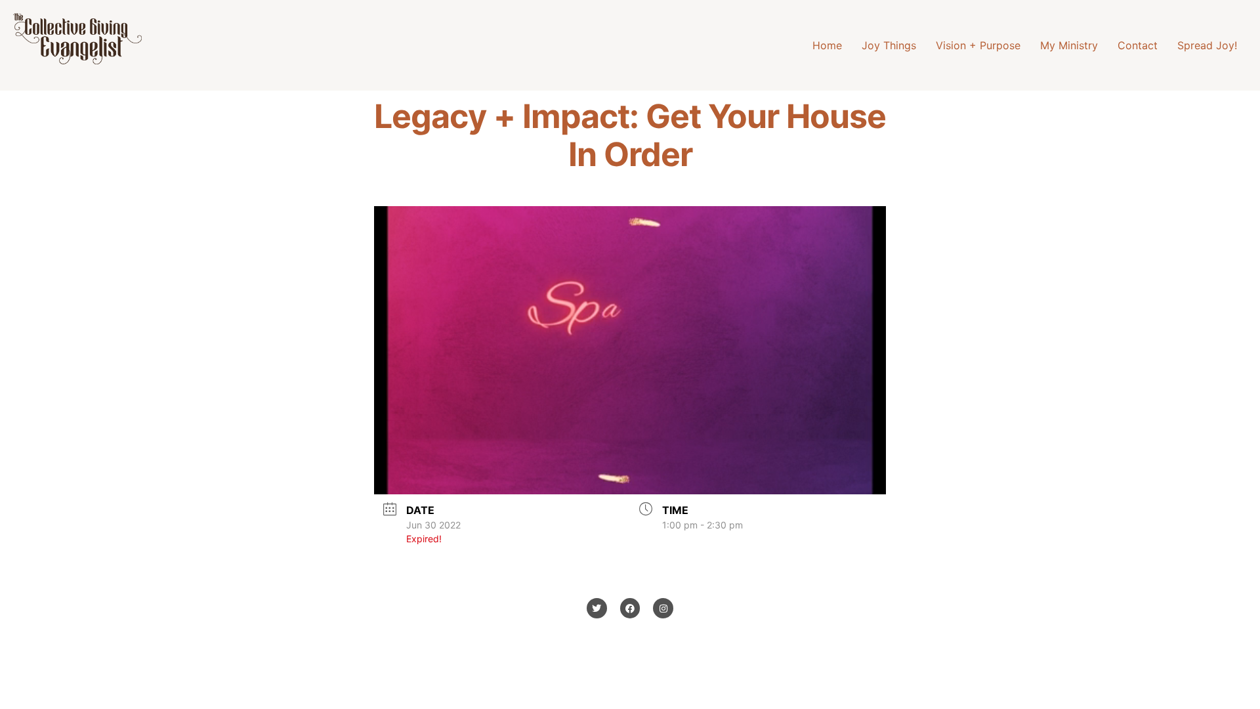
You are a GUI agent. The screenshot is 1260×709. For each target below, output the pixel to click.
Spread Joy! (1207, 45)
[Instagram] (663, 608)
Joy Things (889, 45)
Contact (1138, 45)
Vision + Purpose (978, 45)
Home (827, 45)
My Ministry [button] (1069, 45)
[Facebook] (630, 608)
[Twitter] (597, 608)
